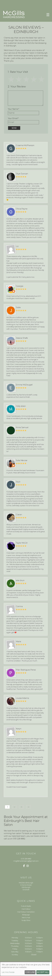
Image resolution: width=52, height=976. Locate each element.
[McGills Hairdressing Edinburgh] (14, 18)
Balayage (26, 915)
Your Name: (13, 109)
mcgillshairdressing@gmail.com (26, 861)
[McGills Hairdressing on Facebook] (24, 866)
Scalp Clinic (26, 920)
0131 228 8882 (26, 859)
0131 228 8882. (19, 838)
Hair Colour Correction (26, 912)
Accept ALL (43, 972)
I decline (30, 972)
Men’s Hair (26, 918)
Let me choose (8, 972)
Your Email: (13, 118)
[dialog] (26, 969)
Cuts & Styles (26, 906)
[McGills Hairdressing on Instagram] (27, 866)
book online (39, 836)
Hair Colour (26, 909)
